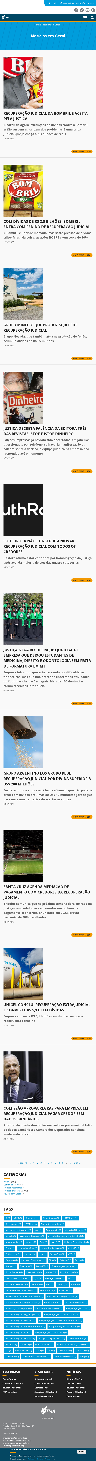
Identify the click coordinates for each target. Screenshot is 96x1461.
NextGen (36, 1284)
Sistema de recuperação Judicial (71, 1344)
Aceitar (81, 1452)
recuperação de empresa (17, 1308)
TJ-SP (38, 1350)
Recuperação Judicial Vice (50, 1338)
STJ (7, 1350)
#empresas (31, 1218)
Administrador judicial (51, 1224)
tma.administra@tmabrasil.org (16, 1440)
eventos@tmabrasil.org (13, 1446)
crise (41, 1254)
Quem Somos (9, 1379)
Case (42, 1242)
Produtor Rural (51, 1302)
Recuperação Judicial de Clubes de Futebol (58, 1320)
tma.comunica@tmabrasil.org (16, 1443)
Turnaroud (11, 1356)
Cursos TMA (56, 1254)
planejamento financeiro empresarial (23, 1296)
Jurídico (49, 1272)
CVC (70, 1254)
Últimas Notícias (74, 1379)
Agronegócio (52, 1230)
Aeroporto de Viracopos (17, 1230)
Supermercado (22, 1350)
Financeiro (25, 1266)
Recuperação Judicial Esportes (63, 1326)
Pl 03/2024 (64, 1290)
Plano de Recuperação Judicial (60, 1296)
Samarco (25, 1344)
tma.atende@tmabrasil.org (14, 1438)
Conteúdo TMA (11, 1184)
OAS (48, 1284)
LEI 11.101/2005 (67, 1272)
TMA (49, 1350)
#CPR (16, 1218)
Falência (63, 1260)
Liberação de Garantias (16, 1278)
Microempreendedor (15, 1284)
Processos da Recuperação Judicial (22, 1302)
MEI (70, 1278)
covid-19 (72, 1248)
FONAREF (40, 1266)
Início (38, 24)
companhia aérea (26, 1248)
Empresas (10, 1260)
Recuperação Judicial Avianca (19, 1320)
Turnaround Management (34, 1356)
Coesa (8, 1248)
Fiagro (78, 1260)
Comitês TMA (41, 1387)
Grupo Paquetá (13, 1272)
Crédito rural (12, 1254)
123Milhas (29, 1224)
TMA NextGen (9, 1392)
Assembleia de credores (31, 1236)
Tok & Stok (81, 1350)
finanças (9, 1266)
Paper (74, 1284)
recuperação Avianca (74, 1302)
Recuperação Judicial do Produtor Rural (24, 1326)
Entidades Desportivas (31, 1260)
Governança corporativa (63, 1266)
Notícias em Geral (12, 1190)
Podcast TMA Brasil (76, 1392)
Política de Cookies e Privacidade (41, 1459)
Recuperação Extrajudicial (47, 1308)
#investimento (50, 1218)
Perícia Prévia (46, 1290)
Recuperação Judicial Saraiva (19, 1338)
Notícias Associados (13, 1187)
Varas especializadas (63, 1356)
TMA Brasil (63, 1350)
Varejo (83, 1356)
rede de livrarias (76, 1338)
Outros (60, 1284)
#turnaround (12, 1224)
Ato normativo (12, 1242)
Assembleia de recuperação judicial (64, 1236)
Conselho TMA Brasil (12, 1383)
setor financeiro (42, 1344)
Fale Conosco (73, 1396)
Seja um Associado (43, 1379)
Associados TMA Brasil (45, 1392)
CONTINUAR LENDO (82, 151)
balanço (29, 1242)
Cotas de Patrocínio (44, 1383)
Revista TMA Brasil (12, 1193)
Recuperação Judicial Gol (17, 1332)
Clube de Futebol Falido (75, 1242)
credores (28, 1254)
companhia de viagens (51, 1248)
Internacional (32, 1272)
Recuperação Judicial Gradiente (49, 1332)
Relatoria (10, 1344)
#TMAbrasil (68, 1218)
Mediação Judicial (53, 1278)
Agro (37, 1230)
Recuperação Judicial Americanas (59, 1314)
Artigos (7, 1181)
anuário (9, 1236)
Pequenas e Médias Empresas (19, 1290)
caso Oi (54, 1242)
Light (36, 1278)
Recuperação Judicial (75, 1308)
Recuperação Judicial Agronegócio (21, 1314)
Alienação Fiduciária (74, 1230)
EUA (51, 1260)
